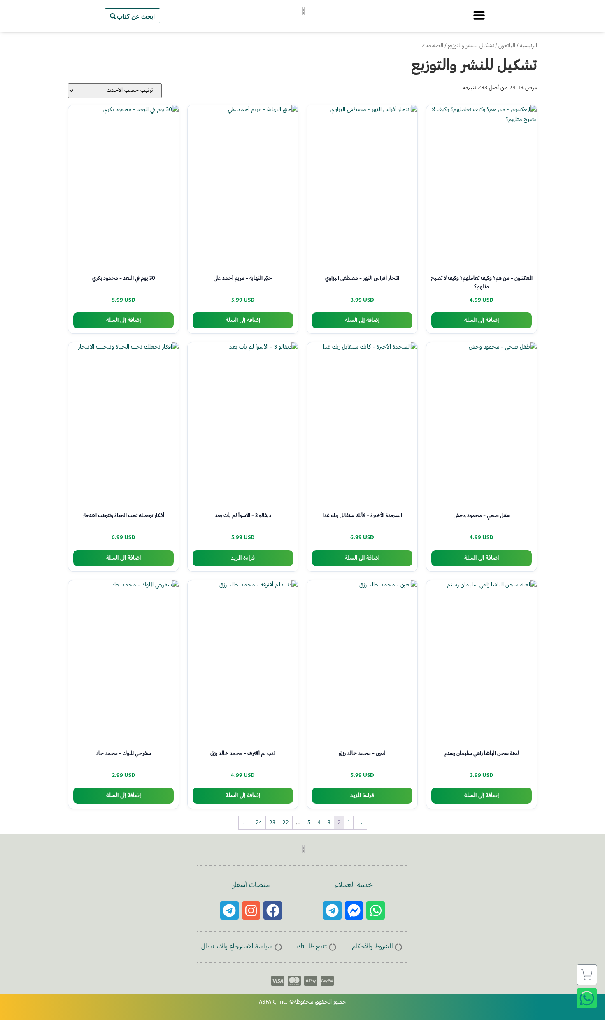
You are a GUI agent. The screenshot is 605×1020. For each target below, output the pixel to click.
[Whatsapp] (375, 910)
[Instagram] (251, 910)
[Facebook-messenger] (354, 910)
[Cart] (587, 974)
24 (259, 823)
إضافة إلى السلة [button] (481, 320)
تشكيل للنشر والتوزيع (471, 46)
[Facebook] (272, 910)
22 (285, 823)
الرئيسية (528, 46)
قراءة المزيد (243, 558)
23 (272, 823)
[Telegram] (332, 910)
